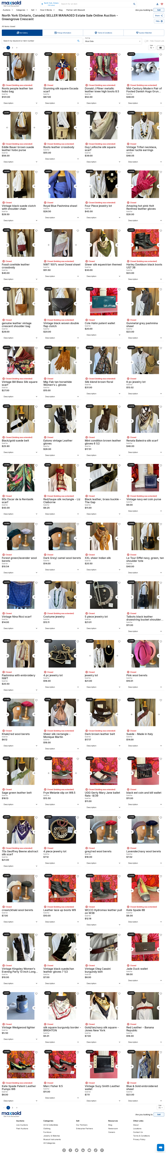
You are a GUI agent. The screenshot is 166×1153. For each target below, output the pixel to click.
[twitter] (76, 1150)
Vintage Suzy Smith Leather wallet (102, 1088)
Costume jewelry (54, 616)
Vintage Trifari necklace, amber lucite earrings (141, 149)
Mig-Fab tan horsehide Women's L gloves (57, 383)
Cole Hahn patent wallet (100, 323)
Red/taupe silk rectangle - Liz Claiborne (61, 501)
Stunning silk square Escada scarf (60, 90)
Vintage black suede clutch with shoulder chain (19, 207)
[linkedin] (83, 1150)
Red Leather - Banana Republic (140, 1029)
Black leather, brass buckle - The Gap (103, 501)
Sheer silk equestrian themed (103, 264)
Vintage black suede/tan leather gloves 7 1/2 (58, 970)
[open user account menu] (157, 4)
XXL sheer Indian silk (98, 558)
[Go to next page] (17, 48)
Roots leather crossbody (58, 147)
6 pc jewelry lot (136, 381)
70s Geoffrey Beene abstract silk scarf (20, 853)
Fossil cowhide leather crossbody (16, 266)
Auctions (6, 10)
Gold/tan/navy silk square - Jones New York (102, 1029)
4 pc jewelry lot (53, 675)
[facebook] (70, 1150)
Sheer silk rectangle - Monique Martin (56, 735)
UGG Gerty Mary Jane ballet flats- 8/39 (102, 794)
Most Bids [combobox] (89, 41)
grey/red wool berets (98, 851)
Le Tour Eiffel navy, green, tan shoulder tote (145, 559)
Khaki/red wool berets (16, 734)
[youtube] (89, 1150)
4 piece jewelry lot (54, 851)
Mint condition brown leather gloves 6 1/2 (103, 442)
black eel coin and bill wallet (143, 792)
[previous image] (7, 69)
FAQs (158, 21)
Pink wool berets (136, 675)
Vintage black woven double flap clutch (61, 325)
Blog (60, 10)
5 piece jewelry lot (96, 616)
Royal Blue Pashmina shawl (60, 205)
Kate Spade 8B (135, 910)
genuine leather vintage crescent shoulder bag (17, 325)
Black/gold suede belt (15, 440)
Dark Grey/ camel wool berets (62, 558)
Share (157, 16)
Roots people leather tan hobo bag (17, 90)
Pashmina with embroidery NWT (18, 677)
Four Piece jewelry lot (98, 205)
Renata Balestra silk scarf (142, 440)
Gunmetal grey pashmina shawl (142, 325)
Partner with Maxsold (75, 10)
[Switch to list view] (160, 48)
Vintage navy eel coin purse (143, 499)
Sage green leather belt (17, 792)
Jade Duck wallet (137, 968)
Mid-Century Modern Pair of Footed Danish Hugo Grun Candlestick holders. (144, 90)
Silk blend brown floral (99, 381)
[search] (134, 4)
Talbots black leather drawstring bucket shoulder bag (143, 618)
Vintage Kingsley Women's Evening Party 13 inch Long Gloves (18, 970)
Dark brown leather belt (100, 734)
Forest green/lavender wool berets (19, 559)
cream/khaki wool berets (17, 910)
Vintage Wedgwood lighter (18, 1027)
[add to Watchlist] (36, 54)
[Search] (78, 41)
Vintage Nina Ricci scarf (16, 616)
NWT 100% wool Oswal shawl (61, 264)
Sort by (87, 38)
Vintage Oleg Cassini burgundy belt (98, 970)
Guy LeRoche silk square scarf (100, 149)
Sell (32, 10)
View (151, 45)
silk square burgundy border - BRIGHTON (62, 1029)
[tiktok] (95, 1150)
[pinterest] (102, 1150)
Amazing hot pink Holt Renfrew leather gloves (141, 207)
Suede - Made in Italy (139, 734)
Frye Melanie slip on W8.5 (59, 792)
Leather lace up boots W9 (59, 910)
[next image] (34, 69)
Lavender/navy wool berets (143, 851)
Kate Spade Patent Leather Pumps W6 (19, 1088)
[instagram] (64, 1150)
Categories (20, 10)
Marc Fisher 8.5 (53, 1086)
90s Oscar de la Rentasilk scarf (17, 501)
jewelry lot (91, 675)
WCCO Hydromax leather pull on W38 (103, 912)
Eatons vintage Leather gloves (57, 442)
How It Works (46, 10)
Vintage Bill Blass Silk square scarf (19, 383)
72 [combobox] (151, 48)
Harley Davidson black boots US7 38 (144, 266)
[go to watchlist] (162, 4)
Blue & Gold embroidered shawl (142, 1088)
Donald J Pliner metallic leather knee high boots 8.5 (102, 90)
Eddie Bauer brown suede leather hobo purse (18, 149)
